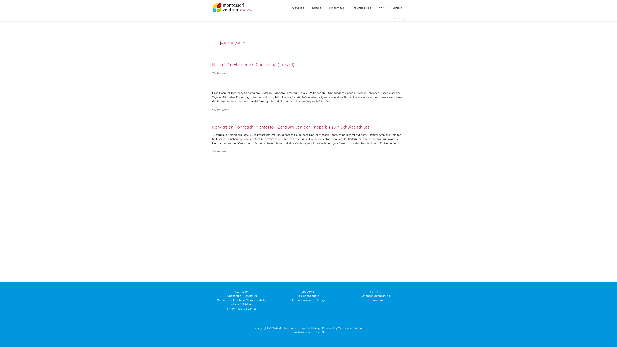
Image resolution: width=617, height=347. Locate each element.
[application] (305, 7)
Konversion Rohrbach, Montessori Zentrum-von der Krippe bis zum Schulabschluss (291, 127)
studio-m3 (317, 332)
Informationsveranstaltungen (308, 300)
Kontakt (397, 7)
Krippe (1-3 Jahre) (241, 304)
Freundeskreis (361, 7)
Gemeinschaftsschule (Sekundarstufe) (241, 300)
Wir (381, 7)
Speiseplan (308, 291)
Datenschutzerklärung (375, 295)
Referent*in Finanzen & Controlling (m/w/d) (253, 64)
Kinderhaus (336, 7)
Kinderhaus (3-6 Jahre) (241, 308)
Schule (316, 7)
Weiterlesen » (221, 73)
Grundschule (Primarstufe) (241, 295)
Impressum (375, 300)
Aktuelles (298, 7)
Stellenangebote (308, 295)
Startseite (241, 291)
